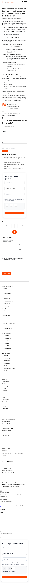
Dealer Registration (6, 315)
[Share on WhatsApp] (9, 226)
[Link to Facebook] (3, 438)
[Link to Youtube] (10, 438)
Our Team (4, 392)
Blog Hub (4, 308)
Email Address (3, 499)
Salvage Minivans (7, 343)
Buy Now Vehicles (5, 325)
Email (20, 249)
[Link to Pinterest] (16, 438)
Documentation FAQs (8, 301)
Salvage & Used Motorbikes (9, 330)
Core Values (4, 390)
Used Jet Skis (7, 363)
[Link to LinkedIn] (13, 438)
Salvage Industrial (7, 348)
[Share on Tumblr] (19, 226)
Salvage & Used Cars (8, 328)
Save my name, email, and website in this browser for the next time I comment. (13, 259)
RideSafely (11, 104)
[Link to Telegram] (3, 440)
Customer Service (5, 401)
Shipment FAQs (7, 303)
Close (2, 512)
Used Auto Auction (6, 353)
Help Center (4, 288)
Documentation (18, 18)
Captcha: (4, 131)
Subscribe (2, 489)
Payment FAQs (7, 296)
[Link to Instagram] (22, 438)
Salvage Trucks (7, 340)
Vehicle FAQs (6, 306)
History (3, 397)
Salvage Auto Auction (6, 333)
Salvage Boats (7, 350)
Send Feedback (5, 399)
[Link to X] (6, 438)
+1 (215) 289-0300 (16, 46)
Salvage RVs (6, 345)
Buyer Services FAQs (8, 293)
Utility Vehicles (7, 360)
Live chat (9, 51)
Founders (4, 395)
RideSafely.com (17, 486)
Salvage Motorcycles (8, 338)
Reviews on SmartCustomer (7, 428)
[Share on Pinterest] (12, 226)
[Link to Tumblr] (19, 438)
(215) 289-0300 (8, 100)
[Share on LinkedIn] (16, 226)
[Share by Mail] (25, 226)
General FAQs (6, 291)
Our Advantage (5, 386)
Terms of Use (5, 408)
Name (20, 244)
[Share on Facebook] (3, 226)
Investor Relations (5, 404)
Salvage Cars (6, 335)
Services (4, 388)
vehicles (10, 84)
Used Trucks (6, 370)
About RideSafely (5, 383)
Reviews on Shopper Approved (8, 425)
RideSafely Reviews (6, 421)
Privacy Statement (5, 410)
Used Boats (6, 365)
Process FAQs (7, 298)
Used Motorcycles (7, 358)
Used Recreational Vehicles (9, 368)
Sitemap (4, 406)
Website (21, 253)
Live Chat (4, 310)
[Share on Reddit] (22, 226)
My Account (4, 313)
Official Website (5, 381)
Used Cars (6, 355)
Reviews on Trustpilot (6, 430)
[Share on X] (6, 226)
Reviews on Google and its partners (9, 423)
